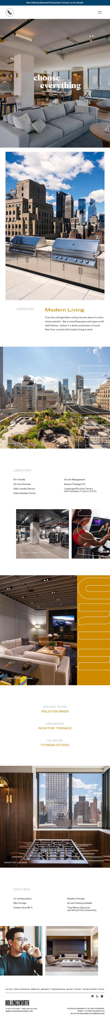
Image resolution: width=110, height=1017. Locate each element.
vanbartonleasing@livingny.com (19, 1011)
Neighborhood (58, 989)
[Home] (10, 12)
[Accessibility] (97, 996)
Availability (46, 989)
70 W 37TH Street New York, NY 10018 (21, 1009)
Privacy (81, 1011)
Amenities (35, 989)
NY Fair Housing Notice (95, 1011)
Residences (25, 989)
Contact (78, 989)
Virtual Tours (12, 989)
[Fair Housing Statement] (92, 996)
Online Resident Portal (93, 989)
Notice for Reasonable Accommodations (87, 1013)
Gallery (69, 989)
